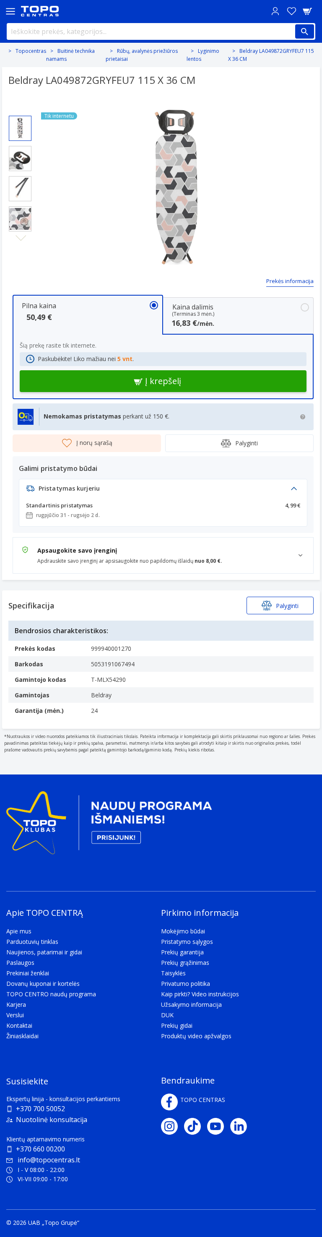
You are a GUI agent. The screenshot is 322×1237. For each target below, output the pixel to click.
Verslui (15, 1015)
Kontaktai (19, 1025)
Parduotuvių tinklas (32, 941)
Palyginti (246, 443)
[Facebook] (169, 1102)
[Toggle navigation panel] (10, 11)
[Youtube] (218, 1126)
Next (20, 238)
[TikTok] (195, 1126)
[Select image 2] (20, 158)
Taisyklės (173, 973)
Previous (20, 109)
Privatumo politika (185, 983)
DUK (167, 1015)
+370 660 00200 (40, 1149)
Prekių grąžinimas (185, 962)
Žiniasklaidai (22, 1036)
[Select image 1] (20, 128)
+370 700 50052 (40, 1108)
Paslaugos (20, 962)
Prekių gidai (176, 1025)
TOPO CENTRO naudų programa (51, 994)
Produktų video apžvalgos (196, 1036)
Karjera (16, 1004)
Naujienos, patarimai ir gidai (44, 952)
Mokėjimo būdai (183, 931)
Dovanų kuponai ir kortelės (43, 983)
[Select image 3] (20, 188)
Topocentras (31, 51)
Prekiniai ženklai (27, 973)
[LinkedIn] (241, 1126)
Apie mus (18, 931)
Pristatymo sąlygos (187, 941)
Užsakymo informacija (191, 1004)
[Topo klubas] (109, 826)
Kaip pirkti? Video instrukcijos (200, 994)
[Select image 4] (20, 218)
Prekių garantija (182, 952)
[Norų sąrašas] (291, 11)
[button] (163, 491)
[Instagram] (172, 1126)
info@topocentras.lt (49, 1159)
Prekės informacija (290, 281)
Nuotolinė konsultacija (51, 1119)
